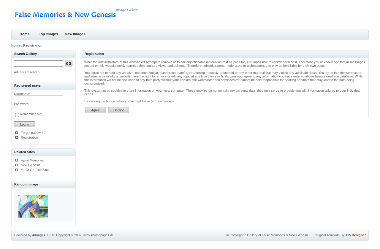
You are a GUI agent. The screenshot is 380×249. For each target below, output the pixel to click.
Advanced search (26, 72)
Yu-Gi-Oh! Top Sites (35, 170)
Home (25, 34)
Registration (29, 137)
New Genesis (30, 165)
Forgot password (33, 132)
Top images (48, 34)
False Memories (32, 160)
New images (75, 34)
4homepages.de (102, 235)
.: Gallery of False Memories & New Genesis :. (277, 235)
